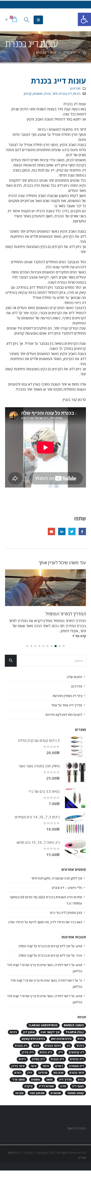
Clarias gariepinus (43, 1025)
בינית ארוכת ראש (61, 1039)
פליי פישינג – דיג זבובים (67, 887)
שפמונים (56, 1093)
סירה (63, 1086)
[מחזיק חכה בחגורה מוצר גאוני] (75, 772)
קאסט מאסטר (75, 1093)
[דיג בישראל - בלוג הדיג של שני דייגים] (76, 20)
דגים (36, 1045)
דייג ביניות (46, 1052)
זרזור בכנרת (77, 1072)
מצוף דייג (78, 1086)
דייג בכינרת (77, 1059)
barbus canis (74, 1025)
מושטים (38, 93)
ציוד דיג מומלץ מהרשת (67, 695)
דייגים (22, 1059)
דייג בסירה (38, 1059)
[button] (64, 646)
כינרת (17, 1072)
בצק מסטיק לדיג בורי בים (66, 912)
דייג (60, 1052)
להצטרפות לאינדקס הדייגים (64, 714)
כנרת (47, 93)
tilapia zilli (74, 1032)
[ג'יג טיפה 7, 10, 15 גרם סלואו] (75, 848)
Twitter (72, 531)
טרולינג (42, 1072)
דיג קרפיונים (76, 1052)
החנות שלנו (74, 677)
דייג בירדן (28, 1052)
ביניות (76, 93)
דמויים (59, 1066)
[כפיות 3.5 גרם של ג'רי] (75, 797)
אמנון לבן (29, 1032)
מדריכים (75, 88)
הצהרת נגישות (76, 1128)
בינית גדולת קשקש (33, 1039)
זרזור (55, 93)
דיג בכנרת (65, 93)
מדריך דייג (65, 1079)
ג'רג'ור (80, 1045)
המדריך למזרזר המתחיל (66, 614)
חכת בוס (58, 1072)
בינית (81, 1039)
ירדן (29, 1072)
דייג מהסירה (76, 1066)
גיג (68, 1045)
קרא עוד (80, 636)
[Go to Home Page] (84, 52)
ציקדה (28, 1086)
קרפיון (27, 93)
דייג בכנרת (57, 1059)
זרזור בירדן (18, 1066)
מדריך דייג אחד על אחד (66, 705)
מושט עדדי (18, 1079)
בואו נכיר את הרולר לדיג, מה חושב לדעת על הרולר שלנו (45, 922)
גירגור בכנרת (53, 1045)
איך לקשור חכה (50, 1032)
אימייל (51, 531)
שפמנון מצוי (37, 1093)
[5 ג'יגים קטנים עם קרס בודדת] (75, 746)
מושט (49, 1079)
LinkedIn (61, 531)
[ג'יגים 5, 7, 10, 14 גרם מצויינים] (75, 823)
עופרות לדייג (46, 1086)
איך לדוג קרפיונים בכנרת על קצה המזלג (44, 946)
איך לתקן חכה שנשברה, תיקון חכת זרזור (56, 878)
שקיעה (19, 1093)
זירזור (45, 1066)
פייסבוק (82, 531)
